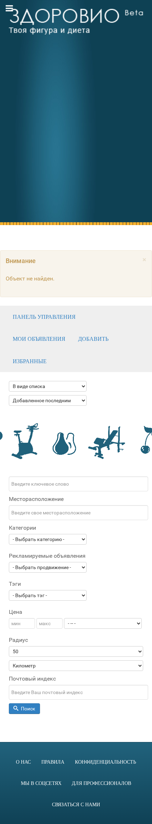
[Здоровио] (76, 21)
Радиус (18, 640)
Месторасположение (36, 499)
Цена (15, 612)
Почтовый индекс (32, 678)
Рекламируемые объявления (47, 555)
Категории (22, 527)
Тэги (15, 583)
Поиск (27, 708)
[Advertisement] (76, 137)
